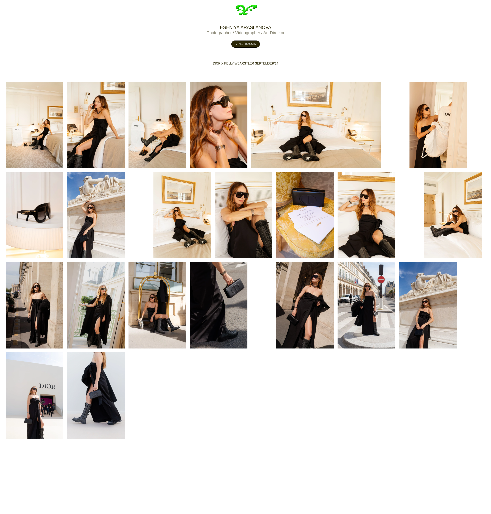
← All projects (245, 44)
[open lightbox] (34, 125)
